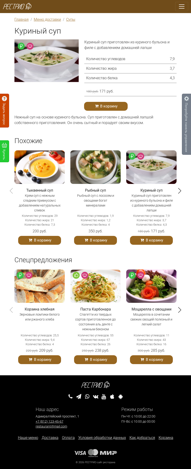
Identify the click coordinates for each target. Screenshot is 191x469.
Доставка (50, 437)
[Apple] (112, 397)
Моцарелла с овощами (151, 309)
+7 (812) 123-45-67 (49, 422)
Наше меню (28, 437)
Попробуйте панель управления (186, 127)
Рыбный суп (95, 190)
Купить (4, 154)
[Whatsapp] (87, 397)
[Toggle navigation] (181, 6)
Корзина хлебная (40, 309)
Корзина (166, 437)
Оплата (68, 437)
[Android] (120, 397)
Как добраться (142, 437)
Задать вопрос (4, 114)
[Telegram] (78, 397)
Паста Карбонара (95, 309)
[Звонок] (70, 397)
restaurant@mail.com (51, 426)
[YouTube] (103, 397)
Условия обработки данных (102, 437)
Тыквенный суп (39, 190)
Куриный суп (151, 190)
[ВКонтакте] (95, 397)
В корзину (108, 106)
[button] (180, 191)
